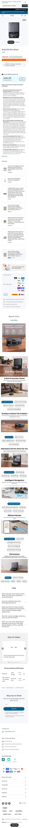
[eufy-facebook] (6, 798)
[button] (25, 2)
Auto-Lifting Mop (14, 442)
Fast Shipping (8, 735)
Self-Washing (5, 473)
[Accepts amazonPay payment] (3, 763)
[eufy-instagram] (3, 798)
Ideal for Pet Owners (20, 401)
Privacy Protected (18, 507)
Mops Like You (19, 435)
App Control (20, 534)
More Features (5, 575)
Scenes (17, 42)
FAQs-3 (25, 575)
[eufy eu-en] (12, 15)
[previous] (3, 392)
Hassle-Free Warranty (10, 741)
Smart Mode (7, 507)
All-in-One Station (9, 469)
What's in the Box (18, 572)
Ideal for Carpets (8, 404)
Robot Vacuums (10, 682)
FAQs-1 (13, 575)
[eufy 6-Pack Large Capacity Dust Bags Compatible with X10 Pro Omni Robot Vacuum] (14, 208)
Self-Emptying (20, 469)
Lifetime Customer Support (11, 744)
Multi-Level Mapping (14, 541)
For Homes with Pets (7, 401)
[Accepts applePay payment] (11, 763)
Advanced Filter (19, 404)
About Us (8, 815)
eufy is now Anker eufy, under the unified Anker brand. (13, 12)
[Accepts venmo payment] (11, 766)
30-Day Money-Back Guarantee (13, 738)
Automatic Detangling (14, 408)
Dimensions (8, 572)
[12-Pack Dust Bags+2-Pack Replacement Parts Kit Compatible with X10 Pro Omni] (14, 169)
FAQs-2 (19, 575)
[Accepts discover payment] (15, 763)
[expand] (24, 64)
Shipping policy (17, 815)
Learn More (13, 320)
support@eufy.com (10, 726)
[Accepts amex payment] (7, 763)
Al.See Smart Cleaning (14, 500)
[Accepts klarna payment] (18, 766)
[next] (24, 392)
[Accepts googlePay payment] (18, 763)
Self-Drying (23, 473)
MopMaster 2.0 (9, 435)
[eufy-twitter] (9, 798)
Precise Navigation (9, 534)
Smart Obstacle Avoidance (9, 503)
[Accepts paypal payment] (3, 766)
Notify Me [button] (14, 825)
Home (3, 682)
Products (11, 42)
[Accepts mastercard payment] (22, 763)
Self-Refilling (14, 473)
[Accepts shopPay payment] (7, 766)
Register (13, 703)
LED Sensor (23, 503)
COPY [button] (22, 79)
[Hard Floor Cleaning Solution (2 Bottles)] (14, 180)
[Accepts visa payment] (15, 766)
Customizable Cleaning (13, 545)
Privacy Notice (14, 707)
